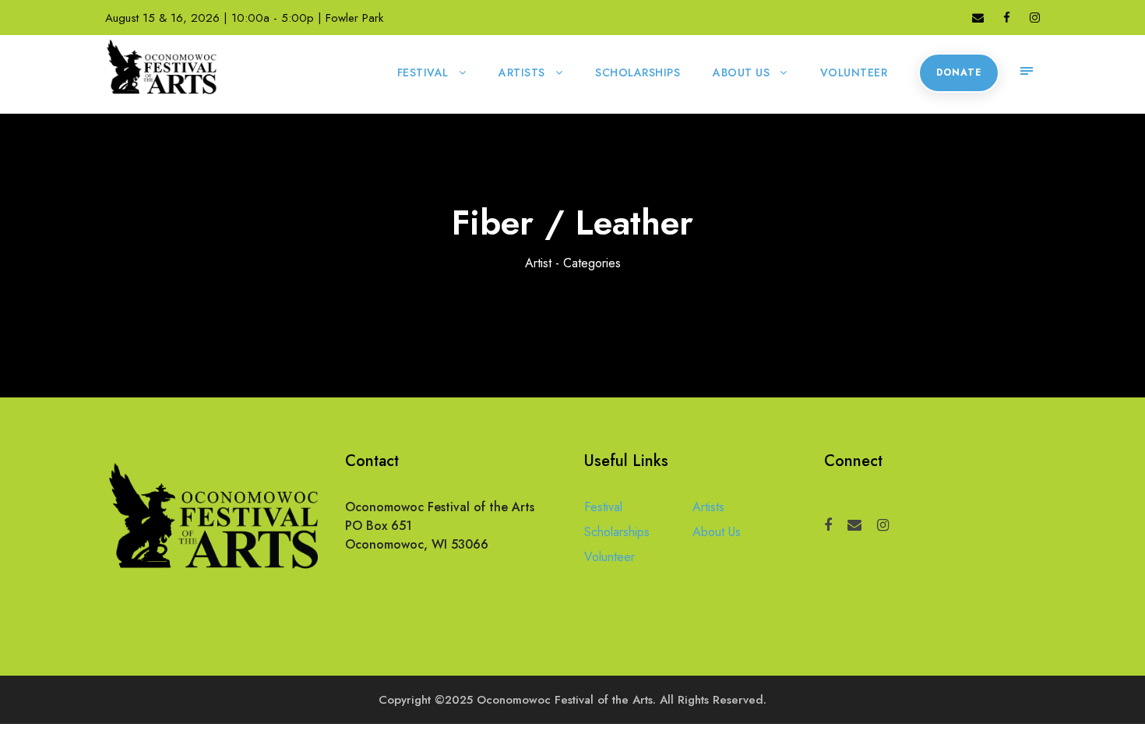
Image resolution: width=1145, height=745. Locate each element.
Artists (522, 72)
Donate (958, 72)
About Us (741, 72)
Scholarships (637, 72)
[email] (978, 17)
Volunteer (854, 72)
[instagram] (1035, 17)
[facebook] (1006, 17)
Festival (423, 72)
